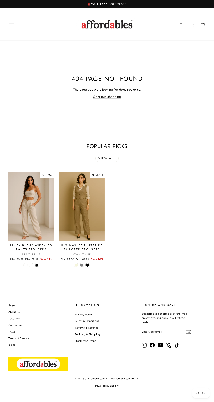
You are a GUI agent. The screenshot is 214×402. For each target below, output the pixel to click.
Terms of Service (18, 338)
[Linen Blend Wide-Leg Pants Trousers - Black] (37, 265)
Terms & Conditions (87, 321)
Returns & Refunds (86, 327)
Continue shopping (107, 97)
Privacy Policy (84, 314)
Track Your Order (85, 340)
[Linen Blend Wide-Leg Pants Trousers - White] (31, 265)
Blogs (11, 344)
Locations (14, 318)
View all (107, 158)
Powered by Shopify (107, 385)
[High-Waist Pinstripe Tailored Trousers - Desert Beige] (76, 265)
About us (14, 311)
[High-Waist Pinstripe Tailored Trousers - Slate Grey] (82, 265)
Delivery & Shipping (87, 334)
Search (12, 305)
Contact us (15, 325)
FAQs (11, 331)
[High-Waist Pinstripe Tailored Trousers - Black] (87, 265)
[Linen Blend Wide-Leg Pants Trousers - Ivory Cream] (26, 265)
